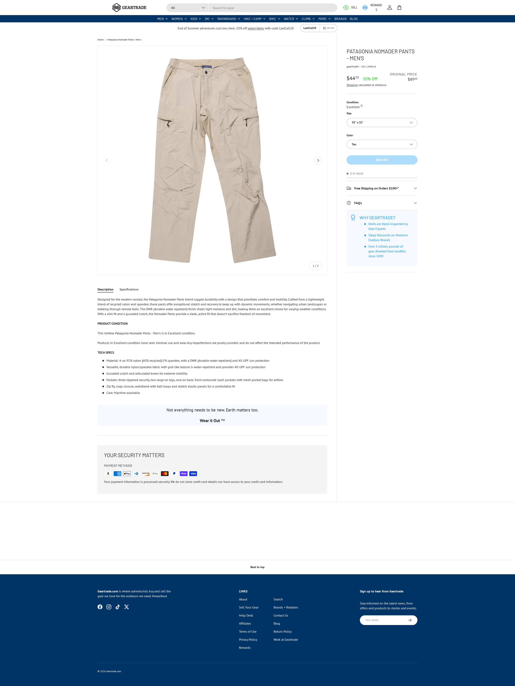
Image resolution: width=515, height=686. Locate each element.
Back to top (257, 567)
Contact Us (281, 615)
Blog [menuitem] (354, 19)
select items (256, 28)
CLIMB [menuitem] (306, 19)
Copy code (330, 28)
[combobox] (251, 7)
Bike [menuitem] (272, 19)
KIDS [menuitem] (194, 19)
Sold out (382, 160)
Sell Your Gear (249, 607)
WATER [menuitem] (289, 19)
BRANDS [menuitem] (340, 19)
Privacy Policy (248, 639)
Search (278, 599)
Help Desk (246, 615)
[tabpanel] (212, 346)
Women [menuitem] (177, 19)
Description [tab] (105, 289)
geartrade (352, 66)
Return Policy (282, 631)
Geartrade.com (113, 671)
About (243, 599)
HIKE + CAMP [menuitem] (253, 19)
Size (349, 113)
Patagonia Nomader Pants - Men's (124, 39)
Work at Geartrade (286, 639)
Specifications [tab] (129, 289)
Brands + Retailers (286, 607)
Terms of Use (247, 631)
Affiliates (245, 623)
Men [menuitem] (160, 19)
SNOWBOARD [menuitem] (226, 19)
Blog (277, 623)
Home (101, 39)
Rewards (245, 648)
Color (350, 135)
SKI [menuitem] (207, 19)
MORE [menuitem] (322, 19)
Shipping (352, 85)
